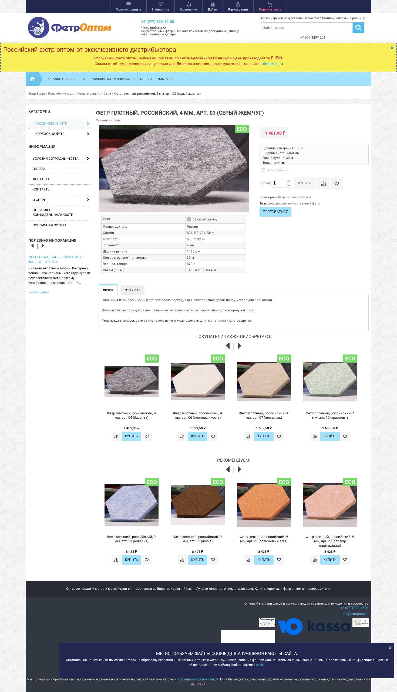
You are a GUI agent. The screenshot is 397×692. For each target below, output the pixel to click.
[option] (59, 274)
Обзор (108, 290)
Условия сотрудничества (113, 79)
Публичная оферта (49, 225)
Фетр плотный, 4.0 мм (94, 94)
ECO (242, 129)
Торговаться (275, 212)
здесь (260, 665)
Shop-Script (36, 94)
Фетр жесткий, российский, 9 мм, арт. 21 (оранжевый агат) (264, 539)
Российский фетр (61, 94)
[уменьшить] (288, 185)
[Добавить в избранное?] (337, 183)
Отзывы (132, 290)
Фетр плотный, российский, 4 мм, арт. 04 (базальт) (131, 415)
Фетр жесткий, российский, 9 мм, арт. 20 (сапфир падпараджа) (330, 541)
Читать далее (40, 292)
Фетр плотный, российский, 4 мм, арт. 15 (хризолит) (329, 415)
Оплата (146, 79)
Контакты (41, 189)
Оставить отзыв (108, 120)
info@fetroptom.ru (355, 614)
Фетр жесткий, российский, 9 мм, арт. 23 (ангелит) (131, 539)
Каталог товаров (61, 79)
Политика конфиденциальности (53, 212)
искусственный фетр (304, 203)
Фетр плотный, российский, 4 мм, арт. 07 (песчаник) (263, 415)
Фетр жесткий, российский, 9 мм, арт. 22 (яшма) (197, 539)
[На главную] (32, 79)
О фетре (39, 200)
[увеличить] (288, 181)
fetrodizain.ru (272, 63)
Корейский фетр (50, 134)
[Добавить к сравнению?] (323, 183)
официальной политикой (199, 679)
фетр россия (277, 203)
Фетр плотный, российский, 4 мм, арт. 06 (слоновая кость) (197, 415)
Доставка (165, 79)
